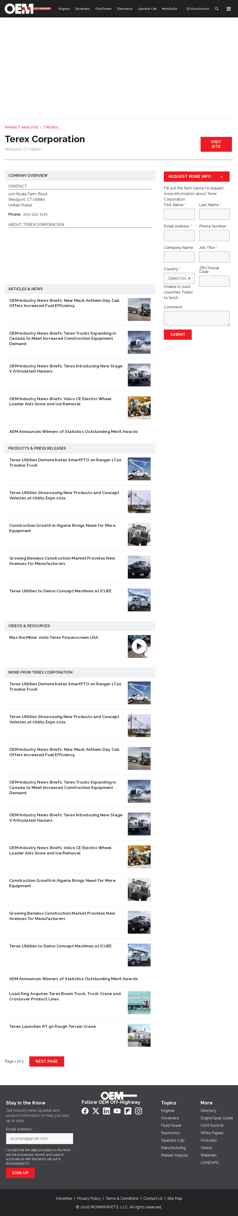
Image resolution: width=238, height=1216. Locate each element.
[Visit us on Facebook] (85, 1110)
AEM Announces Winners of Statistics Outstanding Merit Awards (73, 431)
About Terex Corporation (36, 225)
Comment (173, 307)
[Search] (216, 8)
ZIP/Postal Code (209, 270)
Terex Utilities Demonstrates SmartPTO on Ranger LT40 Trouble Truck (65, 462)
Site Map (174, 1198)
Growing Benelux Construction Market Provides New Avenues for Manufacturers (62, 561)
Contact (17, 186)
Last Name (210, 205)
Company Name (178, 248)
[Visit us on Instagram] (138, 1110)
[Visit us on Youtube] (117, 1110)
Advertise (64, 1198)
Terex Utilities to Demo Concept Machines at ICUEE (60, 590)
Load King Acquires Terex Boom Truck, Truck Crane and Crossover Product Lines (65, 996)
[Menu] (228, 8)
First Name (175, 205)
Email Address (178, 226)
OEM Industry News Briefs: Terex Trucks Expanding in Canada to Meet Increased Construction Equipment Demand (62, 338)
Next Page (47, 1061)
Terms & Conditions (122, 1198)
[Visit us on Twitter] (95, 1110)
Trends (50, 127)
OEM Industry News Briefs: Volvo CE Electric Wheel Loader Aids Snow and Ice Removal (60, 401)
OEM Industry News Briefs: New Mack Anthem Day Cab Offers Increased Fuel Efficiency (64, 303)
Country (172, 269)
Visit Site (216, 144)
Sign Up (20, 1173)
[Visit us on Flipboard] (127, 1110)
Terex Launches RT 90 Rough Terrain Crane (52, 1026)
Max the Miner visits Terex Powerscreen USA (54, 637)
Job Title (208, 248)
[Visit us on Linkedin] (106, 1110)
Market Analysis (22, 127)
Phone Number (212, 226)
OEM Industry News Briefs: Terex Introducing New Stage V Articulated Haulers (65, 368)
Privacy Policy (40, 1164)
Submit (177, 334)
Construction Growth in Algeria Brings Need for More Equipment (62, 528)
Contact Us (153, 1198)
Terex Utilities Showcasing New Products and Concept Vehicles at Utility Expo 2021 (64, 495)
